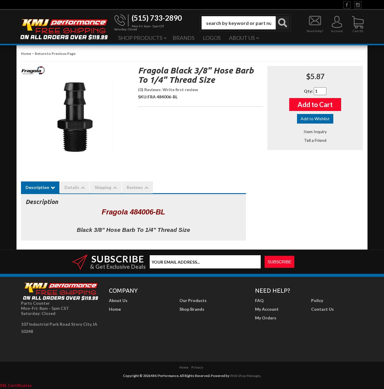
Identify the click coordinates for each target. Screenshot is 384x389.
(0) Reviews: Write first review (168, 89)
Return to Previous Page (55, 53)
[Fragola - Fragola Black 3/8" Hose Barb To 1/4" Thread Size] (33, 72)
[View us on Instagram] (358, 4)
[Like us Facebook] (346, 4)
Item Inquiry (315, 131)
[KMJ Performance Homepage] (63, 29)
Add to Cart (315, 104)
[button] (245, 22)
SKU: (143, 96)
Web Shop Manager (245, 376)
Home (26, 53)
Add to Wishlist (315, 118)
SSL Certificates (16, 385)
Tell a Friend (315, 140)
